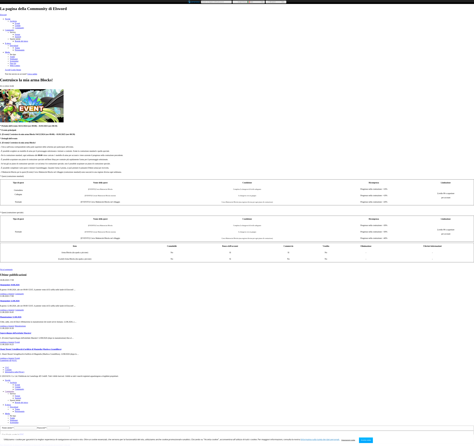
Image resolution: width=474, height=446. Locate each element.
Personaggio (19, 50)
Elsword (3, 15)
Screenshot (14, 61)
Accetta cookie (366, 440)
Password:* (42, 428)
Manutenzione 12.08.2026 (10, 317)
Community (19, 28)
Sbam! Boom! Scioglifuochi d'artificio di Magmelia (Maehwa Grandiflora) (30, 349)
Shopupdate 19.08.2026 (10, 285)
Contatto (8, 370)
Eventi (17, 23)
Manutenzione (20, 326)
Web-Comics (15, 66)
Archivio (13, 21)
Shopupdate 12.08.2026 (10, 301)
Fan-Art (13, 63)
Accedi (7, 70)
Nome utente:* (8, 428)
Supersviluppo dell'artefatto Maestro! (15, 333)
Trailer (12, 57)
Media (7, 52)
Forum (17, 34)
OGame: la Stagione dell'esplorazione (213, 2)
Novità (7, 19)
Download (14, 46)
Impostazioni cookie (348, 440)
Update (17, 26)
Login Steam (16, 70)
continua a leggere (7, 294)
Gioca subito (32, 74)
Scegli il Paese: (242, 2)
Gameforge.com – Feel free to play (194, 2)
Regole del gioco (21, 41)
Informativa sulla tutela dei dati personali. (320, 439)
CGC (7, 367)
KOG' (14, 360)
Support (18, 37)
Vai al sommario (6, 269)
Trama (17, 48)
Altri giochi (272, 2)
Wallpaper (14, 59)
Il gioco (8, 43)
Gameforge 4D (6, 360)
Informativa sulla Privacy (14, 372)
